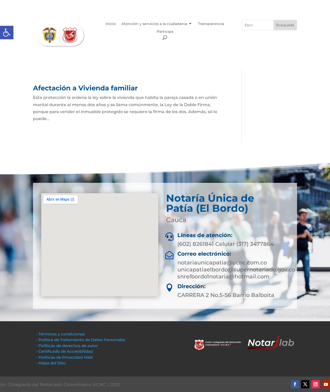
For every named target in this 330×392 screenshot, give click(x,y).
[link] (6, 32)
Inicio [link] (111, 24)
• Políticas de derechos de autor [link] (67, 345)
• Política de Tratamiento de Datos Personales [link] (80, 339)
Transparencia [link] (211, 24)
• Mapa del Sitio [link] (51, 362)
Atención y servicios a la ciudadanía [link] (154, 24)
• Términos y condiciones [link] (60, 334)
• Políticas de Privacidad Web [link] (64, 357)
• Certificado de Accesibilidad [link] (64, 351)
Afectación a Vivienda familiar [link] (85, 88)
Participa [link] (165, 32)
